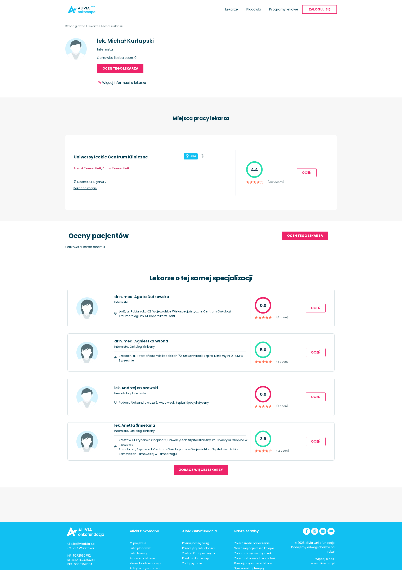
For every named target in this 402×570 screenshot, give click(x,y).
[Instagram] (314, 531)
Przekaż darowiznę (195, 558)
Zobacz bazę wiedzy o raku (253, 553)
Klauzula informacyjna (146, 563)
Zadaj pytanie (192, 563)
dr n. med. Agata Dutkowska (141, 296)
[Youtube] (331, 531)
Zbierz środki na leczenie (252, 543)
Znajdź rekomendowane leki (254, 558)
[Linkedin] (322, 531)
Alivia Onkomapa (144, 531)
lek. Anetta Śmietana (134, 425)
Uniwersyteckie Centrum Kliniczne (111, 157)
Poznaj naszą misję (196, 543)
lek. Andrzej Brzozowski (136, 387)
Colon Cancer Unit (115, 168)
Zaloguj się (319, 9)
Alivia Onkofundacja (199, 531)
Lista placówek (140, 548)
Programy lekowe (283, 9)
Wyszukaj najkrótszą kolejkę (254, 548)
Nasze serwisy (246, 531)
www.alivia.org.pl (323, 563)
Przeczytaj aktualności (198, 548)
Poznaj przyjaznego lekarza (253, 563)
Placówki (253, 9)
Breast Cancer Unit (87, 168)
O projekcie (138, 543)
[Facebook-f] (306, 531)
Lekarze (231, 9)
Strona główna (75, 26)
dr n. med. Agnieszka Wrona (141, 341)
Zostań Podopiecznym (198, 553)
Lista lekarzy (138, 553)
